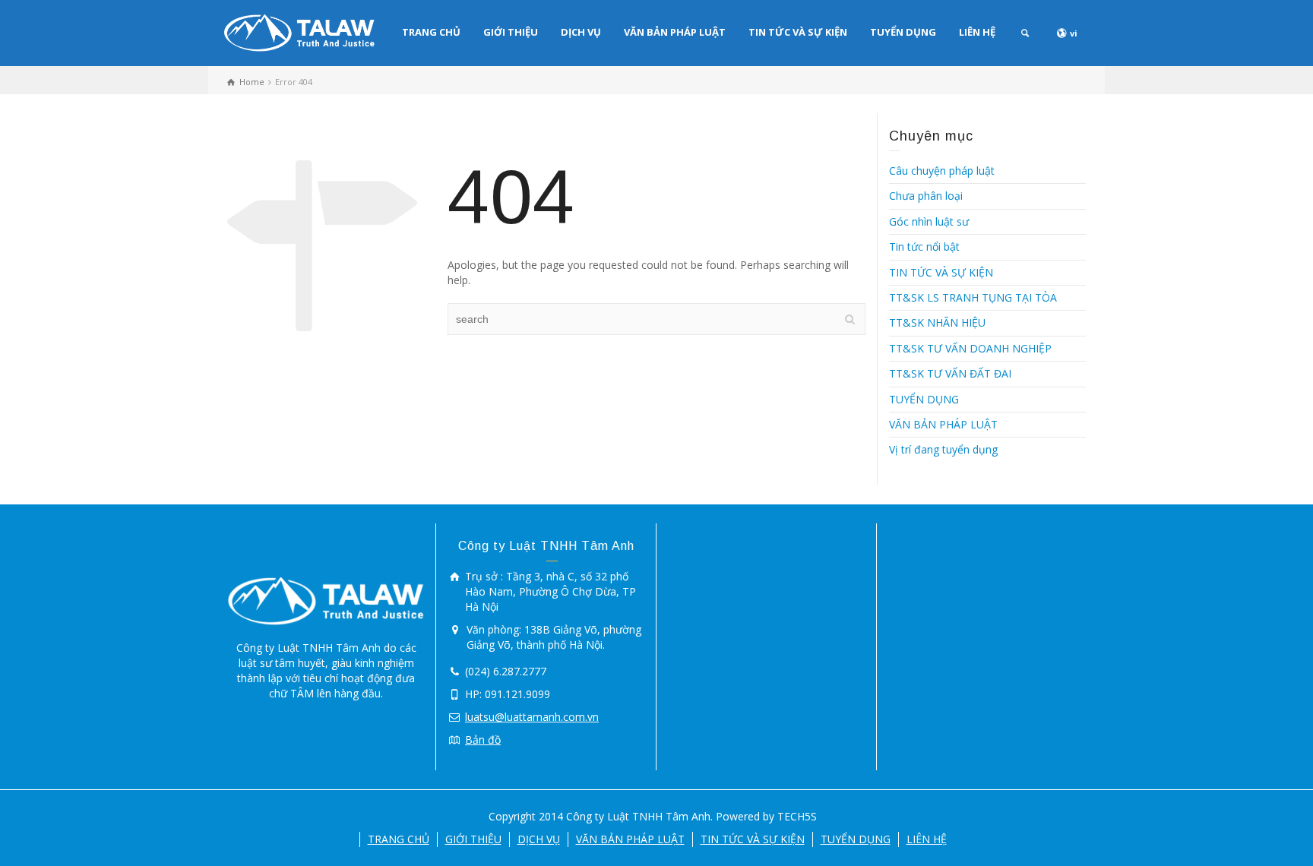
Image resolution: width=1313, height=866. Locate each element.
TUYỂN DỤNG (903, 32)
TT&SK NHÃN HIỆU (937, 322)
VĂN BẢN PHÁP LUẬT (675, 32)
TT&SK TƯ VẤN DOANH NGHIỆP (970, 348)
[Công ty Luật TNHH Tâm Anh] (299, 31)
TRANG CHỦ (431, 32)
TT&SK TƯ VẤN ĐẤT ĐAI (950, 373)
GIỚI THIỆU (510, 32)
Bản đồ (483, 739)
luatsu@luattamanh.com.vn (532, 717)
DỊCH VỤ (581, 32)
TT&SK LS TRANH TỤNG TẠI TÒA (973, 297)
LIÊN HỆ (977, 32)
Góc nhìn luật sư (929, 221)
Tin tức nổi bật (924, 246)
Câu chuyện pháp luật (942, 170)
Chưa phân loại (926, 195)
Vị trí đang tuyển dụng (943, 449)
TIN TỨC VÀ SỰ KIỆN (797, 32)
